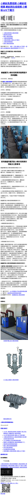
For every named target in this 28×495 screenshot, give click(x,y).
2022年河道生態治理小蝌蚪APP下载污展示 (14, 435)
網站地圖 (3, 493)
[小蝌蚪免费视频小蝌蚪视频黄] (8, 19)
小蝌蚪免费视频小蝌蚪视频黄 (10, 33)
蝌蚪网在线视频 (7, 34)
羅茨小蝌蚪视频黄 (8, 36)
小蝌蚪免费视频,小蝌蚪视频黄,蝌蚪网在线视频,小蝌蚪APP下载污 (14, 6)
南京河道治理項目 (8, 447)
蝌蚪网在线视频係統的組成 (14, 293)
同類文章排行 (4, 428)
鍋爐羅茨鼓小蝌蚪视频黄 (18, 294)
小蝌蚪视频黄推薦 (8, 38)
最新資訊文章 (4, 454)
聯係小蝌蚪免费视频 (8, 43)
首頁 (11, 46)
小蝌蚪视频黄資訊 (8, 41)
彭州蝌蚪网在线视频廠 (9, 449)
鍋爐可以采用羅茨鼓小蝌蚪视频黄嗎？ (14, 442)
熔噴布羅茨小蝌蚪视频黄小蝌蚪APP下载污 (14, 451)
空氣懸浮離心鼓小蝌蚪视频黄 (10, 340)
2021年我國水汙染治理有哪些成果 (18, 291)
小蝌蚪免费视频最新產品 (7, 422)
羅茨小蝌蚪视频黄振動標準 (10, 445)
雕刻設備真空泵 (7, 419)
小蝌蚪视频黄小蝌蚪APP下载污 (11, 40)
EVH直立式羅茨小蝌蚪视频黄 (11, 379)
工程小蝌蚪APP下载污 (19, 46)
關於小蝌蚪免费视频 (11, 467)
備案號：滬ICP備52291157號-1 (9, 483)
